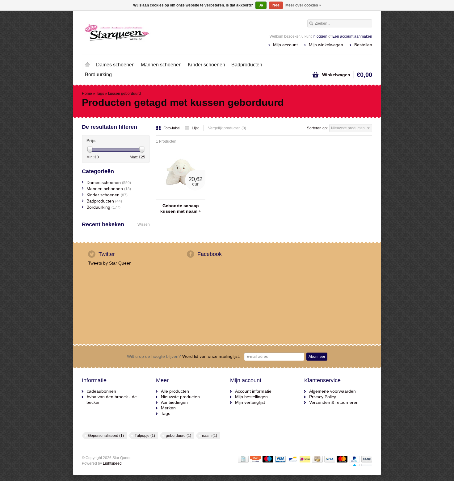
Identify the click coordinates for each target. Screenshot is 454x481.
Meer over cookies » (303, 5)
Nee (276, 5)
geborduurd (178, 435)
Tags (100, 93)
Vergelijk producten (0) (227, 128)
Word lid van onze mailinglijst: (183, 356)
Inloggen (320, 36)
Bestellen (363, 44)
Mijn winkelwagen (326, 44)
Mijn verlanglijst (250, 402)
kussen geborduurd (124, 93)
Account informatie (253, 391)
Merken (168, 407)
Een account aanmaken (352, 36)
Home (87, 65)
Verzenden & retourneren (334, 402)
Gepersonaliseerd (106, 435)
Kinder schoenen (206, 64)
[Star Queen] (154, 32)
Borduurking (98, 74)
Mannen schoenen (161, 64)
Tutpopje (145, 435)
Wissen (143, 224)
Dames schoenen (115, 64)
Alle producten (175, 391)
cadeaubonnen (101, 391)
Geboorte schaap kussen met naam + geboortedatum (180, 208)
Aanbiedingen (174, 402)
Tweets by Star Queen (110, 263)
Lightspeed (112, 463)
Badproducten (246, 64)
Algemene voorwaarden (332, 391)
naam (209, 435)
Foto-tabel (172, 128)
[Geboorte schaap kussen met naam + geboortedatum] (180, 196)
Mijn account (285, 44)
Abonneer (317, 356)
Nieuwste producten (180, 396)
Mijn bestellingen (251, 396)
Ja (261, 5)
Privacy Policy (322, 396)
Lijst (195, 128)
